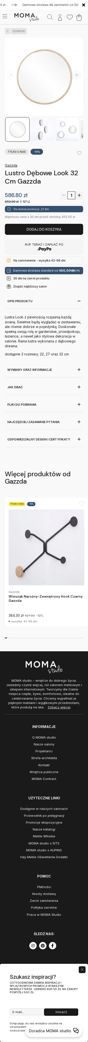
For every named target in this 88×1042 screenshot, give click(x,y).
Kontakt (44, 765)
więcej (75, 270)
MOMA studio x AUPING (44, 850)
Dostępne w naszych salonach (44, 809)
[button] (76, 75)
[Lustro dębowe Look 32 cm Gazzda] (44, 77)
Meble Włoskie (44, 836)
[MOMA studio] (26, 17)
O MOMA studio (44, 737)
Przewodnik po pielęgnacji (44, 815)
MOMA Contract (44, 779)
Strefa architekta (44, 758)
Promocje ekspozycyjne (44, 822)
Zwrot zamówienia (44, 901)
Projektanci (44, 751)
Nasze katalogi (44, 829)
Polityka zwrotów (44, 907)
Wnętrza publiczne (44, 772)
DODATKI (19, 31)
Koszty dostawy (44, 894)
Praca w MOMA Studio (44, 914)
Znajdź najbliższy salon (30, 286)
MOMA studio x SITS (44, 843)
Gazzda (11, 165)
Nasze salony (44, 744)
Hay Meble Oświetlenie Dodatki (44, 857)
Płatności (44, 887)
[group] (46, 562)
